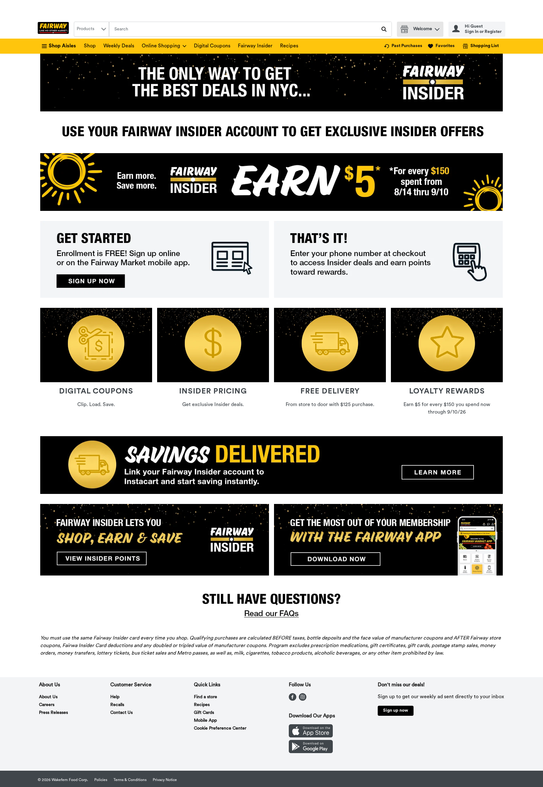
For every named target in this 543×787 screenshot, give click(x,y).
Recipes (289, 46)
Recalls (117, 705)
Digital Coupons (212, 46)
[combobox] (91, 29)
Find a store (205, 697)
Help (114, 697)
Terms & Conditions (129, 780)
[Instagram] (302, 699)
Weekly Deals (118, 46)
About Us (48, 697)
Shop (90, 46)
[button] (437, 28)
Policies (100, 780)
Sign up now (395, 710)
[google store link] (311, 751)
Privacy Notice (165, 780)
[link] (403, 46)
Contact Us (121, 712)
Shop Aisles (62, 46)
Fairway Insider (255, 46)
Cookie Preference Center (220, 728)
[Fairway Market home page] (54, 29)
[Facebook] (292, 699)
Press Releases (53, 712)
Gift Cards (204, 712)
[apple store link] (311, 736)
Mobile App (205, 720)
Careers (46, 705)
